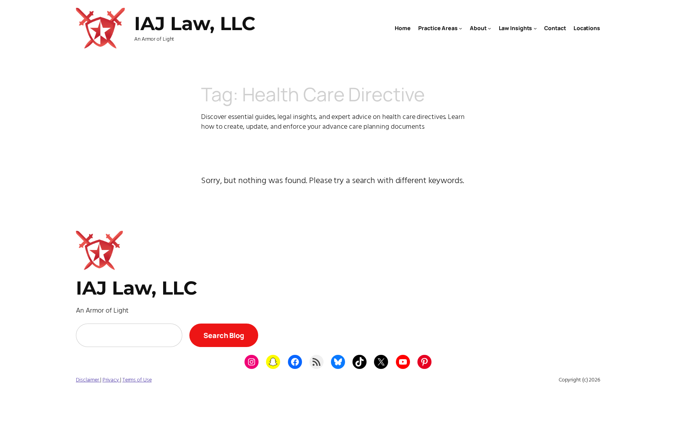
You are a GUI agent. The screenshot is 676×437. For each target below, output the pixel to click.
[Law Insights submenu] (535, 28)
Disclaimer (88, 380)
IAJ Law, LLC (194, 23)
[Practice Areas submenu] (460, 28)
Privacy (111, 380)
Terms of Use (137, 380)
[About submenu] (489, 28)
